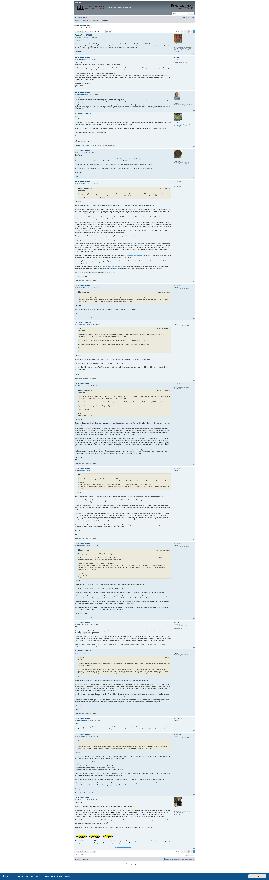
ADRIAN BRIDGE (82, 25)
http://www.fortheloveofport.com (123, 847)
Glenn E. (83, 27)
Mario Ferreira (177, 120)
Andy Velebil (83, 188)
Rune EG (176, 101)
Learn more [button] (67, 876)
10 (177, 59)
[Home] (91, 7)
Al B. (175, 159)
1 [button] (184, 31)
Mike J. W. (176, 622)
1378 (178, 624)
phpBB (129, 863)
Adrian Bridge (177, 181)
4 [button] (191, 31)
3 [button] (189, 31)
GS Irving (176, 57)
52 (177, 183)
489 (178, 122)
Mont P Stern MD (178, 718)
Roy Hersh (89, 27)
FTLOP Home (78, 2)
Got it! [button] (257, 876)
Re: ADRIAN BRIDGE (83, 35)
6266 (178, 161)
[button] (182, 31)
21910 (178, 810)
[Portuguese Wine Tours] (182, 5)
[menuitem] (85, 17)
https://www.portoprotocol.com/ (112, 266)
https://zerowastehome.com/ (134, 255)
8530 (178, 46)
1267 (178, 103)
